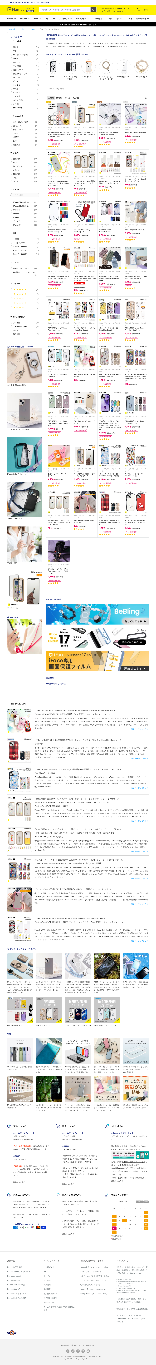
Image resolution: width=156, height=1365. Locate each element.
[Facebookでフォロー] (67, 1351)
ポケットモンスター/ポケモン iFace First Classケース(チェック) (109, 522)
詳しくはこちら (19, 1182)
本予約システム (138, 1146)
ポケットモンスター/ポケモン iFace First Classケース (109, 329)
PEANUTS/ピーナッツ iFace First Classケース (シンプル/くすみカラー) (59, 423)
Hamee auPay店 (13, 1280)
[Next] (148, 68)
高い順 (76, 98)
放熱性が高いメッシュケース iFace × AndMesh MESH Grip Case (109, 278)
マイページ (48, 1280)
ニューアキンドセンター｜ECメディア (95, 1280)
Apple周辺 (97, 18)
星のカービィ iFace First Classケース (58, 475)
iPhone (10, 18)
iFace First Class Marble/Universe (105, 231)
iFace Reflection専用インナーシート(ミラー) (84, 521)
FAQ (45, 1271)
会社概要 (47, 1289)
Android (23, 18)
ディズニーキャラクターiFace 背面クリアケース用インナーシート (136, 180)
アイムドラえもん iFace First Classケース (57, 375)
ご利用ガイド (49, 1267)
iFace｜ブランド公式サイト (90, 1271)
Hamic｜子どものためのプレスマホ (93, 1289)
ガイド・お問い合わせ (137, 18)
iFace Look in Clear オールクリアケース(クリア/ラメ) (109, 133)
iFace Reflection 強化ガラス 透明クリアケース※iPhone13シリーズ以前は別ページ (59, 134)
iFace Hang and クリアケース (135, 230)
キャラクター (81, 18)
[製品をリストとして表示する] (146, 97)
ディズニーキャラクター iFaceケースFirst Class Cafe (110, 375)
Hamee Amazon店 (14, 1276)
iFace (36, 18)
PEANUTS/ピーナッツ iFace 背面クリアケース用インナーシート (110, 182)
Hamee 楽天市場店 (14, 1267)
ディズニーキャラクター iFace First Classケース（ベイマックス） (135, 522)
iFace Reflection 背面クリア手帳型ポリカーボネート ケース (136, 277)
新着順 (59, 98)
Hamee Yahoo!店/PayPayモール (19, 1271)
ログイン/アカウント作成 (111, 11)
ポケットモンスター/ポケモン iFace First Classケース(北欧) (109, 475)
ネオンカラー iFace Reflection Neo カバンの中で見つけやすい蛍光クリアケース (58, 183)
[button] (53, 146)
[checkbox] (26, 47)
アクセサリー (64, 18)
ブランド (48, 18)
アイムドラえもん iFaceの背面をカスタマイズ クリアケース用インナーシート (84, 183)
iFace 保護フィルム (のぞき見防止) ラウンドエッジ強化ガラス (58, 277)
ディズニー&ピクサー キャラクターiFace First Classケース (85, 329)
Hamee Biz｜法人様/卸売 (16, 1298)
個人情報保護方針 (50, 1293)
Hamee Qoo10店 (13, 1289)
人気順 (51, 98)
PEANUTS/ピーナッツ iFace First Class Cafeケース (134, 329)
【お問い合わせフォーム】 (133, 1161)
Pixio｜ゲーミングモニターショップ (94, 1293)
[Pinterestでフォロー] (83, 1351)
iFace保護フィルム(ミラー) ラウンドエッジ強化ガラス (84, 475)
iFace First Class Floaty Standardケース (82, 231)
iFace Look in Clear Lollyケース (135, 132)
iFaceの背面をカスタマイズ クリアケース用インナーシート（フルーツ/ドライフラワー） (85, 278)
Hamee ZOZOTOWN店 (16, 1284)
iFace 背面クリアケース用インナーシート (84, 375)
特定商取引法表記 (50, 1298)
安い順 (67, 98)
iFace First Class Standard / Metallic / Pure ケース (57, 231)
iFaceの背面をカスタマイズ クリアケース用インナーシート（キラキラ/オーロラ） (59, 522)
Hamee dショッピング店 (16, 1293)
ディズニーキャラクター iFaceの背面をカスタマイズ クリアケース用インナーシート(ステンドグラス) (135, 377)
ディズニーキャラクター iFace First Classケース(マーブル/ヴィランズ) (59, 571)
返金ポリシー (49, 1302)
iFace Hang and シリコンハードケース (84, 422)
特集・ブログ (114, 18)
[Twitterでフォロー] (73, 1351)
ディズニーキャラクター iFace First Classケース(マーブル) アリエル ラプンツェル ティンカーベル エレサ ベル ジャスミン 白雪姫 (110, 425)
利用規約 (47, 1284)
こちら (133, 1136)
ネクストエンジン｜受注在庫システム (94, 1276)
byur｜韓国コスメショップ (90, 1284)
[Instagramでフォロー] (78, 1351)
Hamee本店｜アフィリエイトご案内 (94, 1267)
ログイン (47, 1276)
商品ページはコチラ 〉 (140, 729)
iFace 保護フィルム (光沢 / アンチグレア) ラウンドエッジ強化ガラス (84, 134)
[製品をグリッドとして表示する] (141, 97)
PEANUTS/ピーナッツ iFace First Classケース (57, 329)
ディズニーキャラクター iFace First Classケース (135, 475)
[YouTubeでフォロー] (88, 1351)
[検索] (93, 9)
